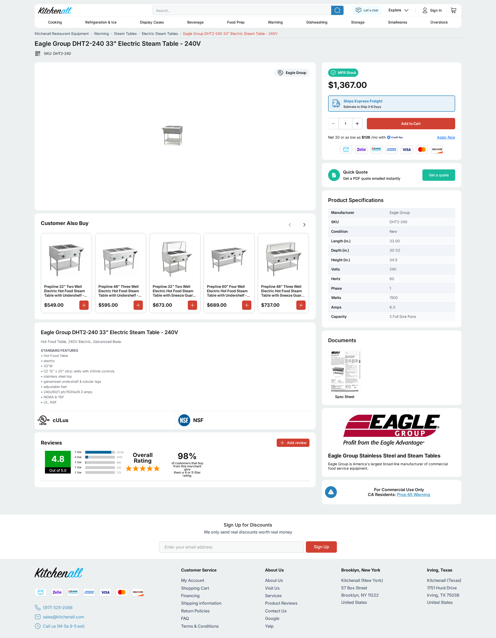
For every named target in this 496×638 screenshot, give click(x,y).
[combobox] (248, 10)
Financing (190, 595)
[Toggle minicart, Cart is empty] (453, 10)
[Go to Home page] (55, 10)
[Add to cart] (84, 305)
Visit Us (272, 588)
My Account (192, 580)
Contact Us (275, 610)
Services (273, 595)
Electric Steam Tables (160, 33)
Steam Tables (125, 33)
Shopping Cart (195, 588)
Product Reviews (281, 603)
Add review (296, 442)
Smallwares (397, 22)
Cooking (55, 22)
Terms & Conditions (200, 626)
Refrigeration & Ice (101, 22)
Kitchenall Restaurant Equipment (62, 33)
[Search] (337, 10)
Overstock (439, 22)
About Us (274, 580)
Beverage (195, 22)
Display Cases (152, 22)
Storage (358, 22)
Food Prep (236, 22)
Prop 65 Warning (413, 494)
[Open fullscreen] (175, 136)
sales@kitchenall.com (63, 616)
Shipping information (201, 603)
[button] (290, 225)
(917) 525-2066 (58, 607)
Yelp (269, 626)
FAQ (185, 618)
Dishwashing (317, 22)
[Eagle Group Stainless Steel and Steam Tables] (391, 430)
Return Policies (195, 610)
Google (272, 618)
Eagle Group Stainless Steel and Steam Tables (384, 456)
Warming (275, 22)
